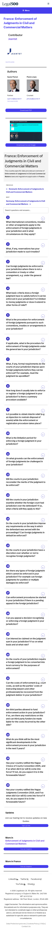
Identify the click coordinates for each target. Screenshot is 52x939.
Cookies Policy (33, 923)
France (8, 19)
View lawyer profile (12, 101)
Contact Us (26, 926)
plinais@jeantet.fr (33, 99)
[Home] (22, 3)
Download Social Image (26, 145)
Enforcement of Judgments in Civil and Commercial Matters (20, 23)
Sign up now (26, 826)
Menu (27, 10)
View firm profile (9, 62)
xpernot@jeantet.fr (14, 99)
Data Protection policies (16, 923)
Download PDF (26, 110)
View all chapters (26, 849)
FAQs (43, 923)
